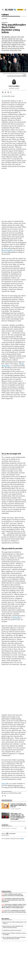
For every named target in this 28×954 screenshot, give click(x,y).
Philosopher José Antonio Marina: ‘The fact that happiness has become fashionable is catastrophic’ (17, 816)
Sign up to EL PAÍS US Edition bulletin (12, 793)
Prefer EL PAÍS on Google (9, 96)
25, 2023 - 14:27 (14, 88)
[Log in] (25, 9)
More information (5, 835)
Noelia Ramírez (14, 86)
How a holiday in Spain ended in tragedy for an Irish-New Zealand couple (12, 894)
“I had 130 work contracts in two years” (12, 930)
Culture (5, 15)
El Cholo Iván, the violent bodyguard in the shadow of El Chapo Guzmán (13, 927)
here (23, 838)
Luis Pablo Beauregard (15, 808)
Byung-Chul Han (7, 250)
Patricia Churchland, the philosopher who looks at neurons (18, 805)
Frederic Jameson (6, 828)
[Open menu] (3, 9)
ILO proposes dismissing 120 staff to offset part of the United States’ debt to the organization (13, 900)
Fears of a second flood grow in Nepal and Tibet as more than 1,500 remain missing (14, 911)
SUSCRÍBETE (20, 9)
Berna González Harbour (16, 821)
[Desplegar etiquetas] (25, 828)
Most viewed (5, 918)
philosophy (5, 22)
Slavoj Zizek (14, 828)
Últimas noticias (6, 891)
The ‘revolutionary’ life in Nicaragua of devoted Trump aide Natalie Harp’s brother (14, 938)
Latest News (4, 18)
